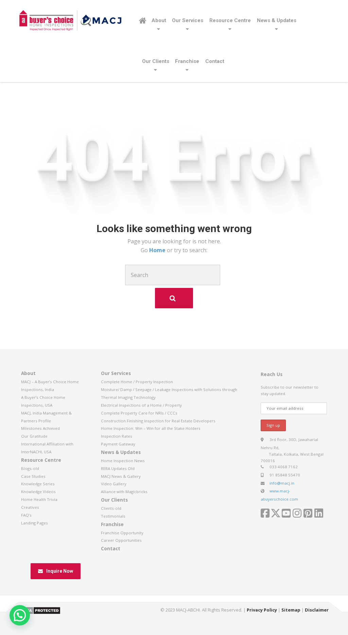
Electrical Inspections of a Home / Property (141, 405)
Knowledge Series (38, 483)
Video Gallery (113, 483)
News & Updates (276, 20)
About (159, 20)
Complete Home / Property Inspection (137, 381)
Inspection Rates (116, 436)
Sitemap (290, 610)
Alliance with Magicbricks (124, 491)
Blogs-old (30, 468)
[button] (20, 615)
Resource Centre (230, 20)
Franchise (187, 61)
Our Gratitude (34, 436)
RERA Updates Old (118, 468)
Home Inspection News (123, 460)
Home (158, 250)
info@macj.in (281, 483)
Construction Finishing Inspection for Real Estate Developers (158, 420)
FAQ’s (26, 515)
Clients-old (111, 508)
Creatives (30, 507)
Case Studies (33, 476)
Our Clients (155, 61)
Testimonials (113, 516)
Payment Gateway (118, 443)
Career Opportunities (121, 540)
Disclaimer (317, 610)
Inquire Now (59, 571)
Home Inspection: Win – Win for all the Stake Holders (151, 428)
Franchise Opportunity (122, 532)
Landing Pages (34, 522)
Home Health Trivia (39, 499)
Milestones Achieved (40, 428)
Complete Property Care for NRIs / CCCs (139, 413)
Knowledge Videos (38, 491)
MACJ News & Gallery (121, 476)
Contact (214, 61)
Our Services (187, 20)
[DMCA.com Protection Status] (39, 610)
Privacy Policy (262, 610)
